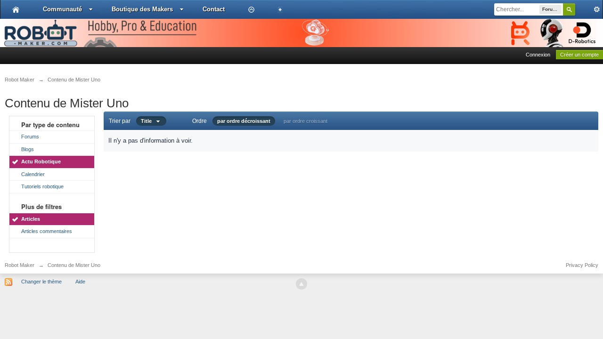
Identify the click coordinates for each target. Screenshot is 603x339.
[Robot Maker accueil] (15, 9)
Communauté (62, 9)
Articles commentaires (46, 231)
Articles (30, 219)
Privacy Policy (582, 265)
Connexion (538, 54)
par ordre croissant (305, 121)
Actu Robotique (41, 161)
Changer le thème (41, 281)
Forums (30, 136)
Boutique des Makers (142, 9)
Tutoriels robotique (42, 186)
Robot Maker (19, 265)
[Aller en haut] (301, 284)
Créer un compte (579, 54)
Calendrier (33, 174)
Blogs (27, 149)
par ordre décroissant (243, 121)
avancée (589, 9)
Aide (80, 281)
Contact (214, 9)
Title (148, 121)
